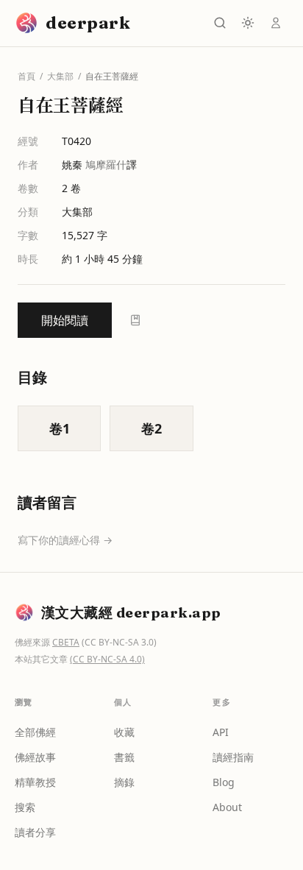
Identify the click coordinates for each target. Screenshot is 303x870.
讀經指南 (233, 757)
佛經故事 (35, 757)
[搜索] (219, 22)
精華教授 (35, 782)
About (227, 807)
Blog (224, 782)
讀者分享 (35, 832)
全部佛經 (35, 732)
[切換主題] (247, 22)
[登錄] (275, 22)
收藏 (124, 732)
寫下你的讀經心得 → (65, 540)
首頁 (26, 76)
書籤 (124, 757)
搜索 (25, 807)
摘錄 (124, 782)
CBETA (65, 642)
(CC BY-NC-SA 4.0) (107, 659)
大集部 (60, 76)
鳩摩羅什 (105, 164)
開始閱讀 (64, 320)
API (221, 732)
